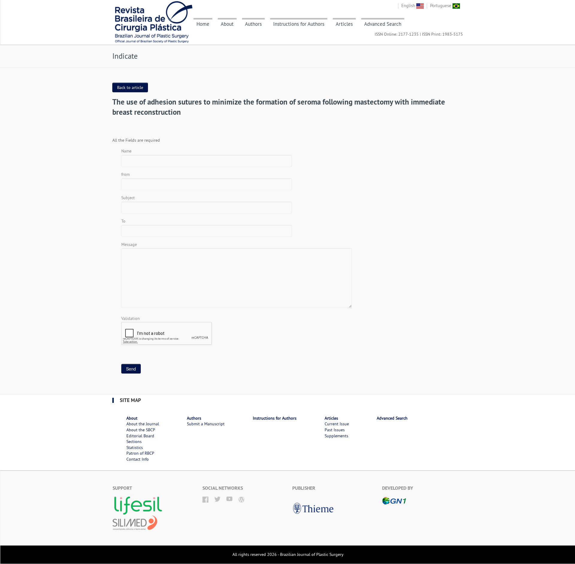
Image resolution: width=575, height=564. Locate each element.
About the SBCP (140, 430)
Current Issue (337, 424)
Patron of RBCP (140, 453)
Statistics (134, 447)
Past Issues (335, 430)
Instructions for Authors (298, 24)
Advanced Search (382, 24)
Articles (344, 24)
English (408, 5)
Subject (128, 197)
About (227, 24)
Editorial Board (140, 436)
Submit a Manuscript (206, 424)
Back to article (130, 87)
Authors (253, 24)
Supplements (336, 436)
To (123, 221)
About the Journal (142, 424)
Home (202, 24)
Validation (130, 318)
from (125, 174)
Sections (134, 441)
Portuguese (441, 5)
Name (126, 151)
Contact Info (137, 459)
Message (129, 244)
